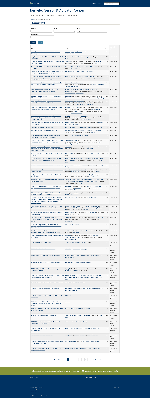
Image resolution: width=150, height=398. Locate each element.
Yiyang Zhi (68, 269)
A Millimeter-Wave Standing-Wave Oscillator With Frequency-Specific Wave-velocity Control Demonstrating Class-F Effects (46, 225)
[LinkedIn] (35, 380)
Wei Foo (76, 193)
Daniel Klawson (69, 270)
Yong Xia (76, 101)
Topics (78, 28)
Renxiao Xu (73, 71)
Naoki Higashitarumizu (71, 57)
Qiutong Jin (84, 249)
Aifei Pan (81, 101)
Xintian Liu (82, 262)
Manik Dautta (78, 52)
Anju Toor (74, 113)
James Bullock (94, 181)
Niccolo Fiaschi (85, 288)
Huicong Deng (98, 255)
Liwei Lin (91, 71)
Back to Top (117, 387)
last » (100, 359)
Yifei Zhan (95, 235)
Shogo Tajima (81, 57)
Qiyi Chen (67, 116)
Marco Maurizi (69, 186)
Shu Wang (96, 158)
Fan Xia (86, 130)
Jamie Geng (73, 160)
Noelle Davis (83, 335)
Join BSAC (93, 3)
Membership (51, 15)
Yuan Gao (85, 71)
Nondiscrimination (35, 391)
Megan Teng (71, 124)
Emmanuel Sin (84, 66)
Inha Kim (67, 158)
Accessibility (33, 389)
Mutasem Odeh (75, 171)
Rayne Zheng (98, 63)
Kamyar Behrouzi (70, 122)
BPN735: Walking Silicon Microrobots (41, 242)
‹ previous (60, 359)
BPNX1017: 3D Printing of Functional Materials (43, 315)
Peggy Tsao (92, 130)
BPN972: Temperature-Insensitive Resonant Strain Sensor (47, 282)
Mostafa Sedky (69, 153)
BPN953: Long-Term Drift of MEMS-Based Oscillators (45, 262)
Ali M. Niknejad (90, 78)
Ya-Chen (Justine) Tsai (71, 197)
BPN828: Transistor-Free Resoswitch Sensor (43, 249)
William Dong (68, 249)
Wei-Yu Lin (68, 224)
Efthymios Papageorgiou (90, 76)
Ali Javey (72, 53)
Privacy (32, 393)
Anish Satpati (77, 188)
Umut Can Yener (81, 255)
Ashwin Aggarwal (69, 52)
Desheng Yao (90, 174)
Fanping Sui (80, 71)
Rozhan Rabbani (78, 76)
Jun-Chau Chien (69, 194)
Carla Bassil (68, 235)
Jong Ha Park (76, 107)
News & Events (72, 15)
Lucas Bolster (82, 315)
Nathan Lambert (92, 66)
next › (95, 359)
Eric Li (74, 170)
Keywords (33, 28)
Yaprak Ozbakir (69, 101)
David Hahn (68, 147)
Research (61, 15)
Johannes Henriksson (84, 308)
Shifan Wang (96, 179)
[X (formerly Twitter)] (31, 380)
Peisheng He (68, 107)
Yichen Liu (68, 242)
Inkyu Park (68, 239)
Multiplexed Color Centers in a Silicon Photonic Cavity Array (47, 165)
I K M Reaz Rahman (88, 158)
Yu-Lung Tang (92, 165)
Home (32, 15)
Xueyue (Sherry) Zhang (95, 288)
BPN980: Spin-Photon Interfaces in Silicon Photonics (45, 288)
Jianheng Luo (74, 308)
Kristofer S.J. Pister (76, 68)
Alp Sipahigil (97, 171)
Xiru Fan (76, 315)
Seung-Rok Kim (69, 335)
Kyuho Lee (84, 206)
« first (54, 359)
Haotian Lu (98, 61)
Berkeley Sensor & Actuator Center (57, 10)
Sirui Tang (68, 308)
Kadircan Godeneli (81, 170)
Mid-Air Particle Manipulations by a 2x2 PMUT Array (45, 130)
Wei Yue (67, 71)
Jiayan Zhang (83, 174)
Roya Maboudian (88, 104)
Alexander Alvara (69, 66)
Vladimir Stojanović (70, 93)
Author (56, 28)
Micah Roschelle (69, 76)
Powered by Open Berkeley (37, 387)
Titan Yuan (75, 135)
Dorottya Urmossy (75, 206)
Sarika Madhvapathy (70, 341)
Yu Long (100, 109)
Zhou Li (76, 140)
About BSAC (40, 15)
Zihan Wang (77, 111)
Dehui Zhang (87, 181)
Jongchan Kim (89, 57)
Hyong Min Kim (73, 181)
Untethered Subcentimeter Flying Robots (42, 127)
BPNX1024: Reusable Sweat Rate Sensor (42, 335)
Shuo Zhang (84, 116)
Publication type (35, 34)
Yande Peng (94, 109)
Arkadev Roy (77, 270)
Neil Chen (67, 262)
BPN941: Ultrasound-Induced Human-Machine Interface (46, 255)
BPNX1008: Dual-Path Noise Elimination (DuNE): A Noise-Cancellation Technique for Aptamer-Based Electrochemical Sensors (47, 303)
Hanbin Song (85, 165)
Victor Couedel (69, 174)
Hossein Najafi (78, 89)
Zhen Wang (68, 61)
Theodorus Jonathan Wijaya (72, 179)
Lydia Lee (77, 66)
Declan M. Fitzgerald (70, 255)
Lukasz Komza (69, 165)
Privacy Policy (92, 377)
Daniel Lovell (74, 242)
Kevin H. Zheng (77, 249)
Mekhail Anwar (99, 78)
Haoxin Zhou (68, 170)
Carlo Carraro (79, 104)
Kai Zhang (89, 315)
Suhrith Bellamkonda (92, 335)
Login (99, 3)
